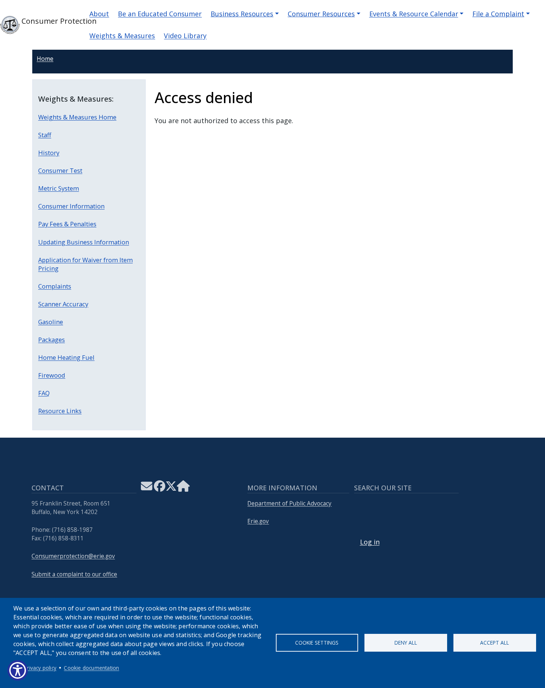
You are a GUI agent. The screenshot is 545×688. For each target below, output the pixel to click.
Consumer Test (60, 170)
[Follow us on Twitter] (171, 488)
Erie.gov (258, 521)
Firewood (51, 375)
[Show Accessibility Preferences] (17, 670)
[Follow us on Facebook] (159, 488)
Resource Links (60, 410)
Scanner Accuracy (63, 304)
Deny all (405, 642)
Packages (51, 339)
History (48, 152)
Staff (44, 135)
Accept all (494, 642)
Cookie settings (316, 642)
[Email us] (146, 488)
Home (45, 59)
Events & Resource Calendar (413, 13)
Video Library (185, 35)
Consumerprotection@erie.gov (73, 556)
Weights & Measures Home (77, 117)
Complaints (54, 286)
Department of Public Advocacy (289, 503)
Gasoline (50, 321)
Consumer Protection (48, 21)
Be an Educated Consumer (160, 13)
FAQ (44, 393)
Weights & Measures (122, 35)
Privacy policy (40, 667)
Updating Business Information (83, 242)
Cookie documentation (91, 667)
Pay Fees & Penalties (67, 224)
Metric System (58, 188)
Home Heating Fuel (66, 357)
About (99, 13)
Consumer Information (71, 206)
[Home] (183, 488)
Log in (370, 541)
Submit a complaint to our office (74, 574)
